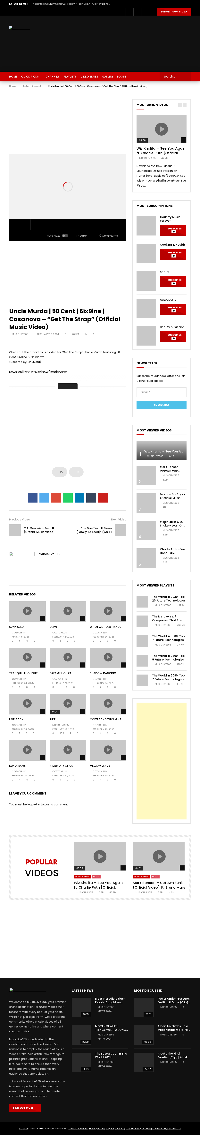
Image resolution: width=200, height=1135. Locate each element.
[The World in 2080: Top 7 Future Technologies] (142, 680)
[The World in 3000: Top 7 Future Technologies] (142, 641)
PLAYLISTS (70, 76)
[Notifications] (145, 12)
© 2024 (23, 1128)
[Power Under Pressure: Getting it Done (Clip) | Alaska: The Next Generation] (144, 1007)
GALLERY (107, 76)
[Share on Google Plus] (56, 498)
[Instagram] (129, 12)
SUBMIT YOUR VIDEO (174, 11)
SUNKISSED (16, 627)
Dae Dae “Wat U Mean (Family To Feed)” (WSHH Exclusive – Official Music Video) (94, 533)
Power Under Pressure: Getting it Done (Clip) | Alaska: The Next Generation (174, 1004)
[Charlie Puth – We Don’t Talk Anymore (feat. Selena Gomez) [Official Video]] (146, 558)
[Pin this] (103, 498)
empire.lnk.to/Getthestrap (49, 372)
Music (96, 876)
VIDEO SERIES (89, 76)
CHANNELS (53, 76)
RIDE (52, 719)
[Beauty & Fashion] (146, 336)
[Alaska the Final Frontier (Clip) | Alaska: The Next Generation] (144, 1062)
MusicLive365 (36, 1128)
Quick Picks (30, 76)
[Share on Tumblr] (91, 498)
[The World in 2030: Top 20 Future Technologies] (142, 602)
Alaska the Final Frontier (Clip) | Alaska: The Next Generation (174, 1057)
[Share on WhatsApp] (68, 498)
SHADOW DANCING (103, 673)
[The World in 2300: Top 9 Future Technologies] (142, 661)
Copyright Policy (115, 1128)
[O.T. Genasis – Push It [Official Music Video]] (15, 530)
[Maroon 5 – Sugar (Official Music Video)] (146, 503)
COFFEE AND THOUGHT (105, 719)
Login (121, 76)
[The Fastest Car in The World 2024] (81, 1062)
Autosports (168, 300)
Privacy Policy (97, 1128)
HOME (13, 76)
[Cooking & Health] (146, 253)
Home (12, 86)
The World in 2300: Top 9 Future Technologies (168, 657)
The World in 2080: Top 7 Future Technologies (168, 677)
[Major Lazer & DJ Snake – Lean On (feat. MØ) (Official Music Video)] (146, 530)
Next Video (118, 519)
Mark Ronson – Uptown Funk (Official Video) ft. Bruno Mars (173, 472)
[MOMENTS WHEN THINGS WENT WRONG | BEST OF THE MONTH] (81, 1035)
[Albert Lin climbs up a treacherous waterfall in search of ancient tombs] (144, 1035)
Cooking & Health (172, 245)
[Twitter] (122, 12)
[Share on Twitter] (44, 498)
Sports (164, 272)
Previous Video (19, 519)
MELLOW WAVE (100, 766)
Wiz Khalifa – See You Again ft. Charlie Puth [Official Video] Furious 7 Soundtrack (161, 153)
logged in (34, 804)
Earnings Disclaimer (154, 1128)
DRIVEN (54, 627)
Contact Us (174, 1128)
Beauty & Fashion (172, 327)
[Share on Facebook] (33, 498)
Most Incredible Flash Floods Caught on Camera (110, 1002)
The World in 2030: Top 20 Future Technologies (169, 598)
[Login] (153, 12)
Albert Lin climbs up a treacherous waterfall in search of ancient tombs (173, 1031)
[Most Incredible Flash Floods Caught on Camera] (81, 1007)
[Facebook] (114, 12)
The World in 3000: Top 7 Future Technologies (168, 638)
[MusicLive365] (19, 28)
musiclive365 (20, 334)
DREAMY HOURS (60, 673)
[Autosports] (146, 308)
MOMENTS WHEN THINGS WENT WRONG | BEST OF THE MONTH (111, 1029)
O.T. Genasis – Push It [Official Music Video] (39, 530)
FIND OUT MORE (24, 1107)
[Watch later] (137, 12)
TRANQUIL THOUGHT (23, 673)
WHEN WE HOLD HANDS (105, 627)
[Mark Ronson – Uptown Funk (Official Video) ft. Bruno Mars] (146, 475)
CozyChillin (19, 632)
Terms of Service (78, 1128)
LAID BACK (16, 719)
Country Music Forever (170, 219)
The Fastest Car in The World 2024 (111, 1055)
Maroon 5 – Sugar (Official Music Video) (172, 498)
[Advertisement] (135, 43)
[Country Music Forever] (146, 225)
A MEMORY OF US (61, 766)
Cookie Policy (134, 1128)
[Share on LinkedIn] (79, 498)
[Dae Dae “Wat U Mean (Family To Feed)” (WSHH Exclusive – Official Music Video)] (120, 530)
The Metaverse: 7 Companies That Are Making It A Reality (167, 620)
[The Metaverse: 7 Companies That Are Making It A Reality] (142, 621)
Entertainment (32, 86)
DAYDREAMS (17, 766)
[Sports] (146, 281)
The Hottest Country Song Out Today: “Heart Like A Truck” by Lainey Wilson (70, 3)
